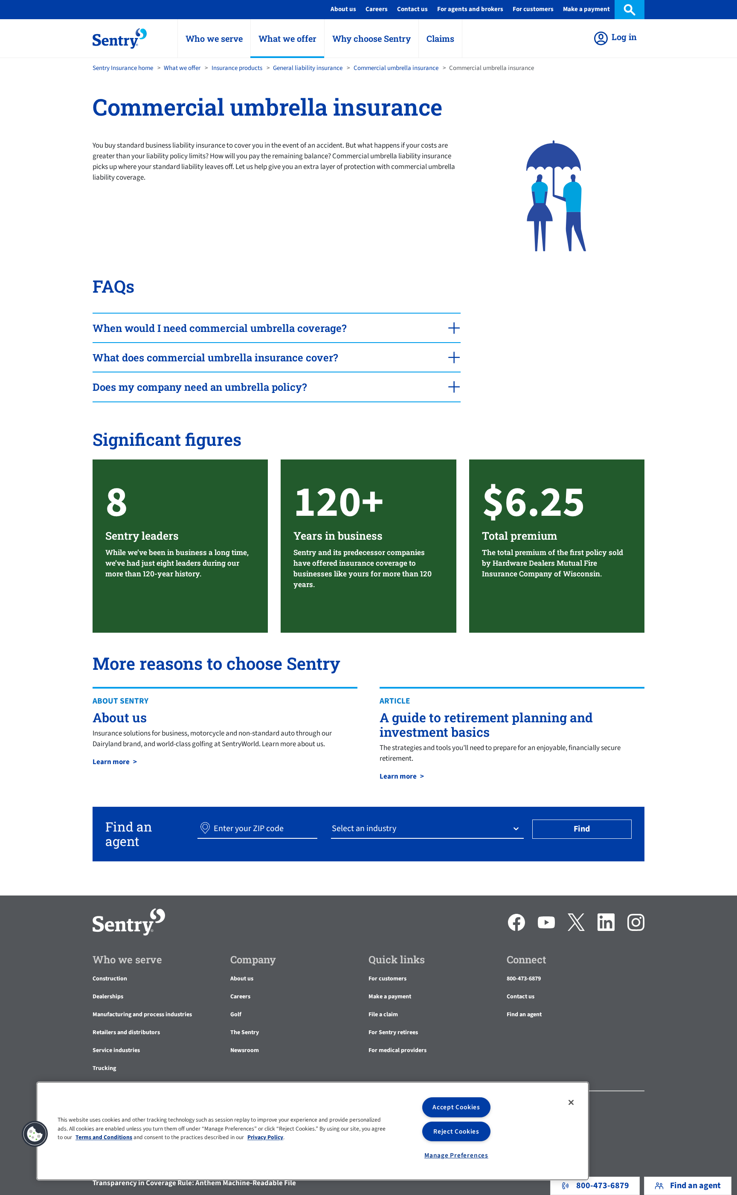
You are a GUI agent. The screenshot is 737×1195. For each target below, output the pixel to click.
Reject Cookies (456, 1131)
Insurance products (237, 68)
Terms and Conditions (103, 1137)
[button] (205, 829)
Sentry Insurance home (123, 68)
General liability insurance (307, 68)
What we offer (182, 68)
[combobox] (333, 828)
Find (582, 829)
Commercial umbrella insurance (396, 68)
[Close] (571, 1102)
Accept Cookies (456, 1107)
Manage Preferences (456, 1155)
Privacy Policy (265, 1137)
